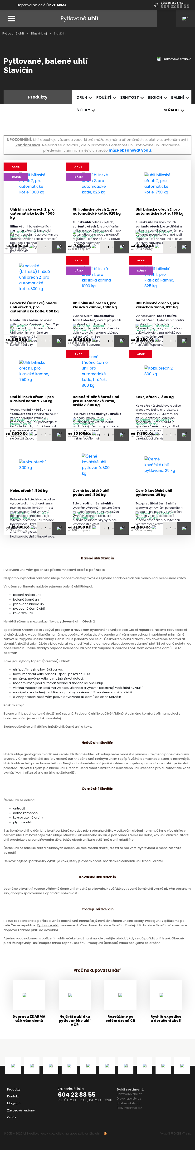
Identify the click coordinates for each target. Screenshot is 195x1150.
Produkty (13, 1089)
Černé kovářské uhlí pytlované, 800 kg (91, 493)
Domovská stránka (176, 59)
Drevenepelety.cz (129, 1098)
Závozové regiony (21, 1110)
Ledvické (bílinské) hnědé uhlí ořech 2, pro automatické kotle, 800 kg (34, 307)
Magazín (13, 1103)
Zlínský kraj (39, 33)
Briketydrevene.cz (129, 1094)
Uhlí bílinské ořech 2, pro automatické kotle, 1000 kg (32, 213)
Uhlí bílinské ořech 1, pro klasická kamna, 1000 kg (95, 305)
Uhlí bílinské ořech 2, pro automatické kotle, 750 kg (159, 211)
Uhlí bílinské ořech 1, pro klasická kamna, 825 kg (157, 305)
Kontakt (13, 1096)
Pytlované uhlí (13, 33)
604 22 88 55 (77, 1095)
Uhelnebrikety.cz (128, 1103)
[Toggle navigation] (11, 18)
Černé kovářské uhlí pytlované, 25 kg (154, 493)
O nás (11, 1117)
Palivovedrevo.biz (129, 1108)
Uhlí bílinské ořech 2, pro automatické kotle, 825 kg (97, 211)
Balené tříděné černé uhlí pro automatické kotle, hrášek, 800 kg (96, 401)
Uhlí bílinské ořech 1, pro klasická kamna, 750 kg (32, 399)
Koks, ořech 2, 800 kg (155, 397)
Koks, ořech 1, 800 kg (29, 491)
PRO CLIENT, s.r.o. (181, 1133)
